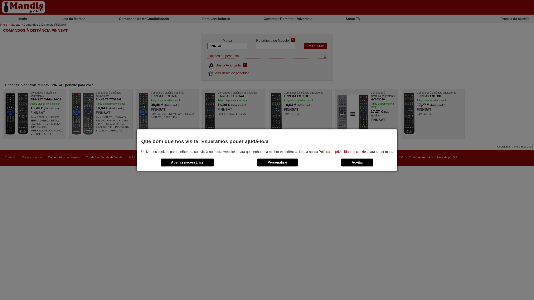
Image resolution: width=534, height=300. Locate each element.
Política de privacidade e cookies (343, 152)
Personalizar (277, 162)
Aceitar (357, 162)
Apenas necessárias (187, 162)
